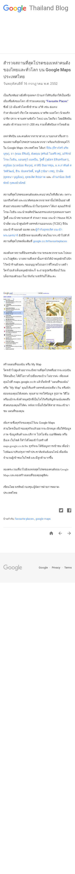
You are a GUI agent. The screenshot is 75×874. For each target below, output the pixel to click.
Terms (68, 567)
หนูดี (37, 171)
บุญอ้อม (18, 177)
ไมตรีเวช (54, 153)
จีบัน (48, 147)
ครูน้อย (7, 165)
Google (43, 567)
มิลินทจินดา (61, 159)
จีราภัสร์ (58, 147)
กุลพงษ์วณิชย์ (17, 182)
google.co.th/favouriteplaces (50, 241)
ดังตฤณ (35, 153)
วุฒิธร (49, 159)
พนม (18, 153)
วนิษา (45, 171)
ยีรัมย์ (25, 153)
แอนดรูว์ (23, 159)
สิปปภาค (40, 177)
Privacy (56, 567)
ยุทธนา (8, 177)
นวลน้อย (19, 165)
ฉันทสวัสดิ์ (27, 171)
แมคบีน (33, 159)
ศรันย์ (45, 153)
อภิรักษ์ (66, 153)
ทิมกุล (28, 165)
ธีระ (18, 171)
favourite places (24, 518)
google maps (43, 518)
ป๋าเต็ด (59, 171)
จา (12, 153)
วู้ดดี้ (41, 159)
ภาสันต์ (64, 165)
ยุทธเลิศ (30, 177)
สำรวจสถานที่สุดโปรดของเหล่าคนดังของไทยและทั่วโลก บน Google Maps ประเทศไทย (37, 69)
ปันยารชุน (48, 165)
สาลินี (37, 165)
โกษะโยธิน (9, 159)
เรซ (51, 171)
